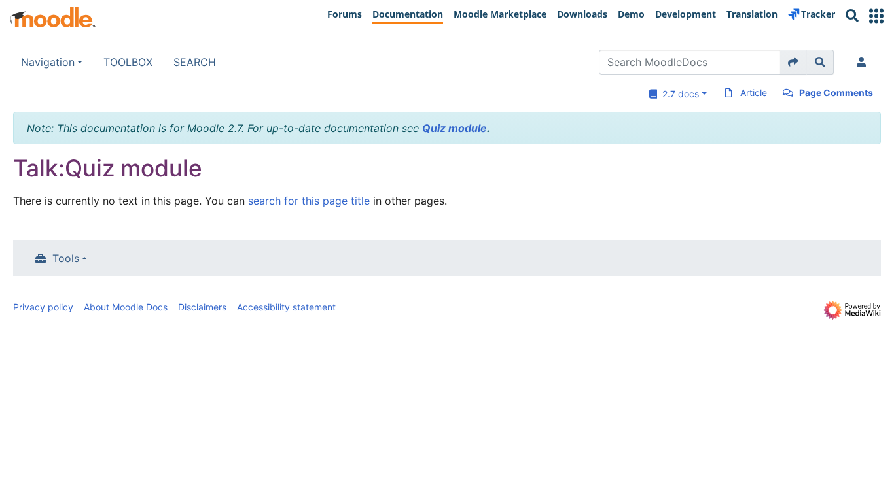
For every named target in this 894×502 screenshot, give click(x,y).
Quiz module (454, 128)
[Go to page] (793, 62)
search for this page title (309, 200)
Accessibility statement (286, 306)
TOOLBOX (127, 62)
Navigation (48, 62)
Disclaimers (202, 306)
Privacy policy (43, 306)
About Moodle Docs (126, 306)
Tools (65, 258)
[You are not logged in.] (864, 62)
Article (753, 92)
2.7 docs (678, 93)
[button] (876, 16)
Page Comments (836, 92)
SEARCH (194, 62)
